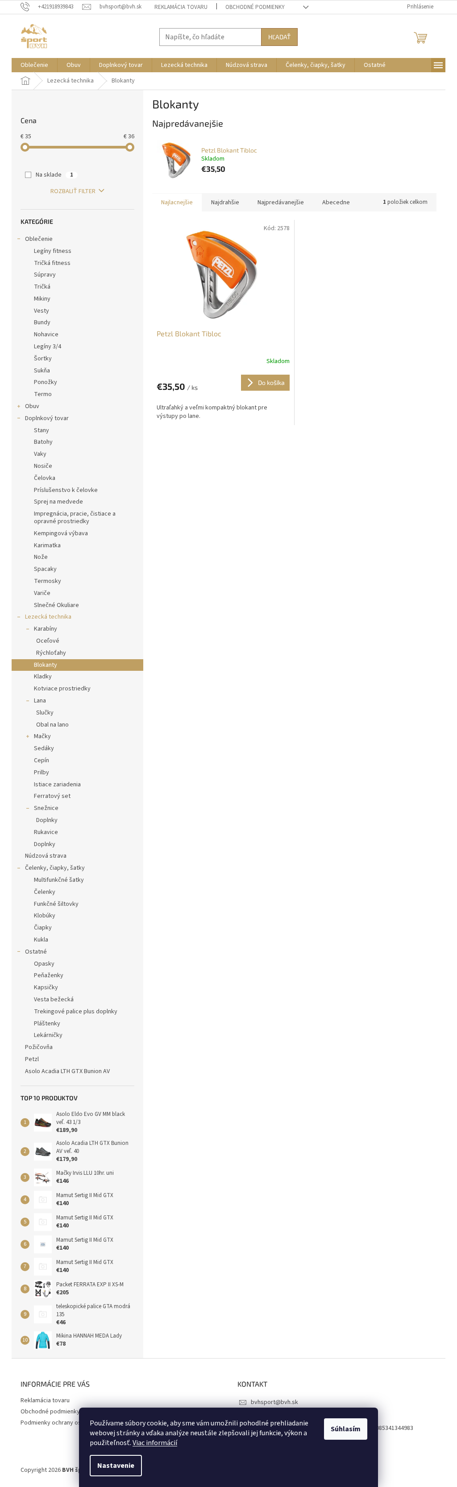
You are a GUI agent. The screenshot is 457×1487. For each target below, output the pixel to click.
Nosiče (43, 466)
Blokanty (45, 665)
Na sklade (54, 174)
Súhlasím (346, 1429)
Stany (41, 430)
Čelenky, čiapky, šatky (55, 867)
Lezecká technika (48, 616)
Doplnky (47, 820)
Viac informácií (155, 1443)
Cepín (41, 760)
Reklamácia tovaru (181, 7)
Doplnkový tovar (47, 418)
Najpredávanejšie (281, 202)
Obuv (32, 406)
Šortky (43, 358)
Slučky (45, 712)
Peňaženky (48, 975)
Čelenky (44, 892)
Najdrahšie (225, 202)
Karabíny (45, 628)
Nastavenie (115, 1465)
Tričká (42, 286)
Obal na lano (52, 724)
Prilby (41, 772)
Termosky (47, 581)
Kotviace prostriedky (62, 688)
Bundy (42, 322)
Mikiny (42, 298)
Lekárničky (48, 1035)
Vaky (40, 454)
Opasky (44, 963)
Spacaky (45, 569)
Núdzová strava (45, 855)
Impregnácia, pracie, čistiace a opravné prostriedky (75, 517)
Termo (43, 394)
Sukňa (42, 370)
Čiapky (43, 927)
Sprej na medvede (58, 501)
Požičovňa (39, 1047)
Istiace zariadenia (57, 784)
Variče (42, 593)
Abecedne (336, 202)
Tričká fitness (52, 263)
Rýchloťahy (51, 652)
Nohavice (46, 334)
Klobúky (44, 915)
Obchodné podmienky (255, 7)
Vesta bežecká (54, 999)
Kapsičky (46, 987)
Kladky (43, 676)
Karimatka (47, 545)
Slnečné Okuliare (56, 605)
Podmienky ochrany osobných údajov (70, 1422)
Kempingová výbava (61, 533)
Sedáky (44, 748)
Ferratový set (52, 796)
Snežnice (46, 808)
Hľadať (279, 37)
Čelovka (44, 478)
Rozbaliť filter (73, 191)
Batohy (43, 442)
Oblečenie (39, 239)
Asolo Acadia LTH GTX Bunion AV (67, 1071)
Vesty (41, 310)
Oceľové (47, 640)
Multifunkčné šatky (59, 880)
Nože (41, 557)
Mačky (42, 736)
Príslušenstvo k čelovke (66, 490)
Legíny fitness (52, 251)
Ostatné (36, 951)
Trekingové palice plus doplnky (75, 1011)
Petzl (32, 1059)
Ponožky (45, 382)
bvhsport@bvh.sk (274, 1402)
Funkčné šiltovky (56, 904)
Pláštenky (47, 1023)
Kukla (41, 939)
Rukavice (46, 832)
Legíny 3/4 (47, 346)
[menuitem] (34, 65)
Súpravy (45, 274)
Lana (40, 700)
